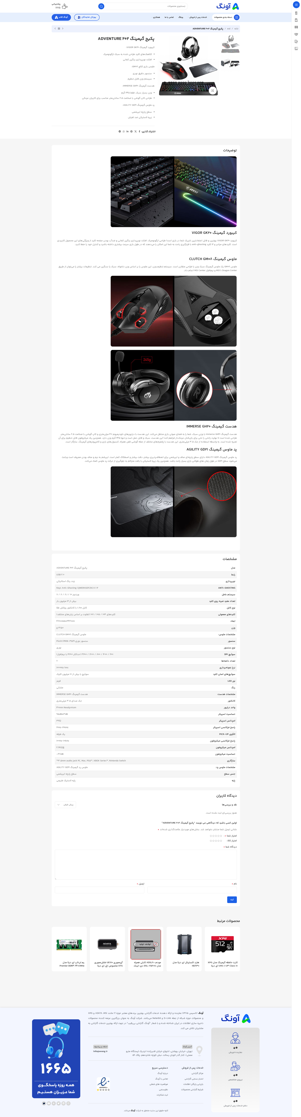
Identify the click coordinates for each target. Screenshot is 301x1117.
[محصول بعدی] (55, 29)
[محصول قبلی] (63, 29)
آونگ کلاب (63, 17)
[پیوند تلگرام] (120, 131)
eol (228, 29)
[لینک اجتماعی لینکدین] (127, 131)
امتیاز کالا (232, 841)
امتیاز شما (231, 836)
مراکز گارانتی (197, 1073)
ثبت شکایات (162, 1095)
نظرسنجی (163, 1089)
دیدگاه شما (230, 847)
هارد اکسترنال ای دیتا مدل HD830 (186, 964)
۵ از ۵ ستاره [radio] (211, 836)
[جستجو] (101, 6)
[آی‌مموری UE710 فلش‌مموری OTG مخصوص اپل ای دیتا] (107, 944)
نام (234, 884)
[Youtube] (49, 1103)
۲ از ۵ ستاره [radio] (218, 836)
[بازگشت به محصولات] (59, 29)
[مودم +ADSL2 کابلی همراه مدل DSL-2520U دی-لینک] (146, 944)
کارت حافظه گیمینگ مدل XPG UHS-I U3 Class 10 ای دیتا (223, 964)
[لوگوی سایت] (227, 6)
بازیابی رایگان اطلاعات (193, 1084)
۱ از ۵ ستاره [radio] (221, 836)
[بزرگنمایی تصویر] (213, 91)
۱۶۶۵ (58, 8)
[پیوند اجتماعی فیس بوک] (139, 131)
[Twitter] (59, 1103)
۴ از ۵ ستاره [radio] (213, 836)
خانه (236, 29)
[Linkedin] (63, 1103)
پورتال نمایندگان (89, 17)
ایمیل (140, 884)
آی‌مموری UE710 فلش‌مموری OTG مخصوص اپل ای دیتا (108, 964)
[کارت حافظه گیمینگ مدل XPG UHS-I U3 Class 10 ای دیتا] (222, 944)
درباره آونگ (162, 1073)
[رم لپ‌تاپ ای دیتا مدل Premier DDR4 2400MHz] (69, 944)
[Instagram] (68, 1103)
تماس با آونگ (161, 1079)
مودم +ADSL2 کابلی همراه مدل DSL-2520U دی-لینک (147, 964)
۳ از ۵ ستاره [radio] (216, 836)
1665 (56, 1069)
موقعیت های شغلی (158, 1084)
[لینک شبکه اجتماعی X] (136, 131)
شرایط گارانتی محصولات (192, 1089)
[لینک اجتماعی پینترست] (131, 131)
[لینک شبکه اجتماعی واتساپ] (124, 131)
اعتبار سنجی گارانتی (194, 1079)
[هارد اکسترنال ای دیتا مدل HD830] (184, 944)
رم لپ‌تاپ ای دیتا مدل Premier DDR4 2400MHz (72, 964)
